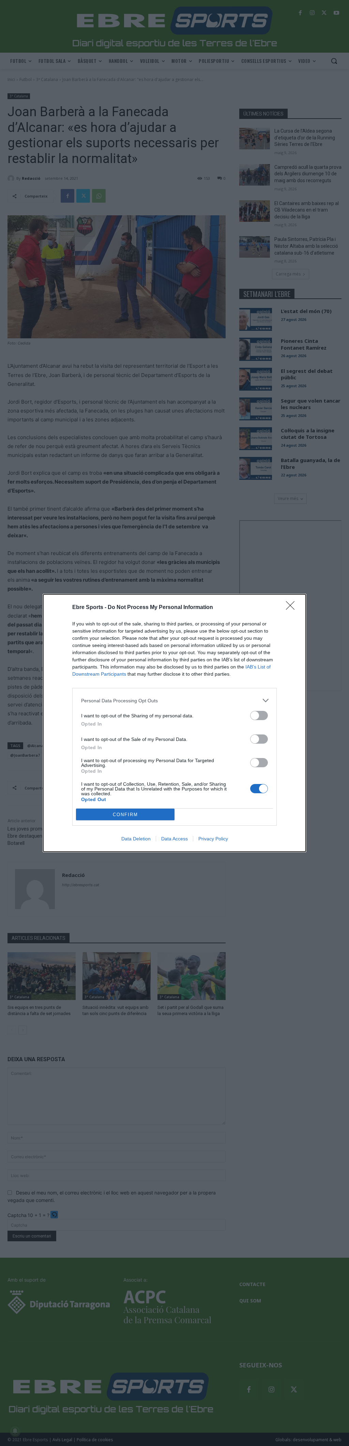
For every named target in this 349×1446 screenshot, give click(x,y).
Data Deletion (136, 838)
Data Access (174, 838)
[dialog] (174, 723)
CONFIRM (125, 814)
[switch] (259, 715)
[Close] (292, 607)
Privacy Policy (213, 838)
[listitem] (174, 700)
